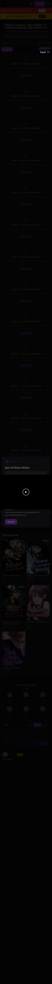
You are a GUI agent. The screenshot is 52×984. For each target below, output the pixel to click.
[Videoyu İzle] (26, 492)
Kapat (43, 52)
